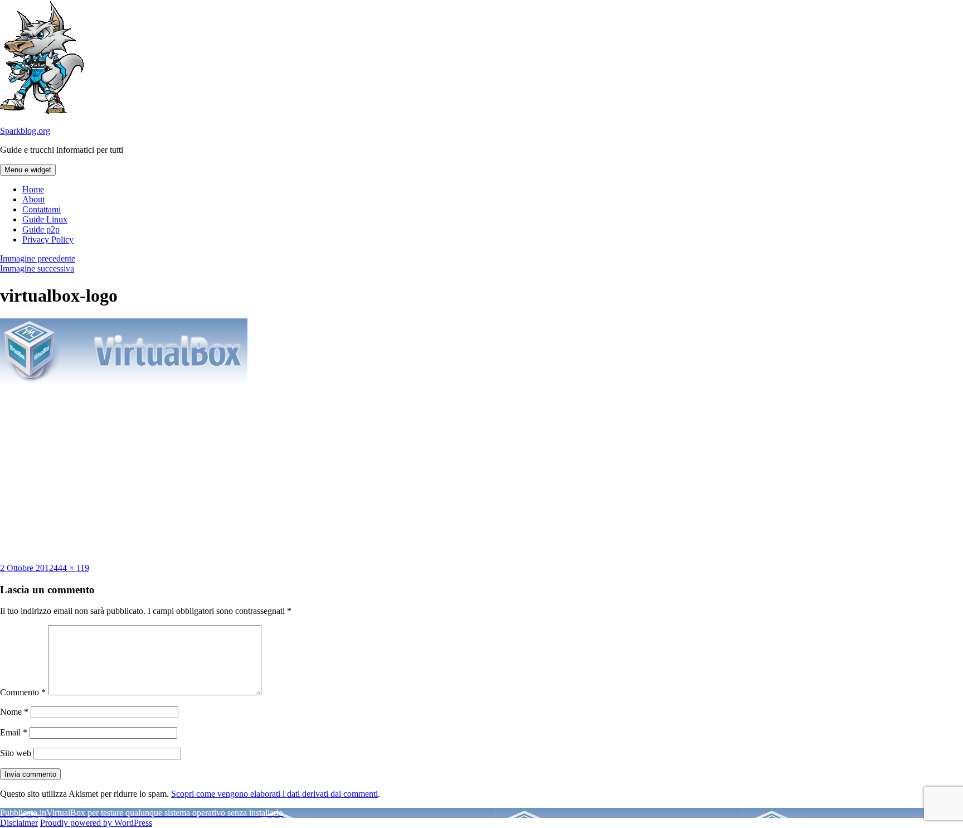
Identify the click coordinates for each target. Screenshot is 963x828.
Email (13, 732)
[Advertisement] (481, 474)
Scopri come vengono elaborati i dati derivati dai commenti (274, 793)
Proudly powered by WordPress (96, 822)
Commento (23, 692)
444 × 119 (71, 568)
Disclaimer (19, 822)
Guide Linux (44, 219)
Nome (14, 711)
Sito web (15, 753)
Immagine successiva (37, 268)
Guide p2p (41, 229)
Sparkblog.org (25, 130)
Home (33, 189)
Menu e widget (27, 170)
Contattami (41, 209)
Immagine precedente (37, 258)
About (33, 199)
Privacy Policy (48, 239)
